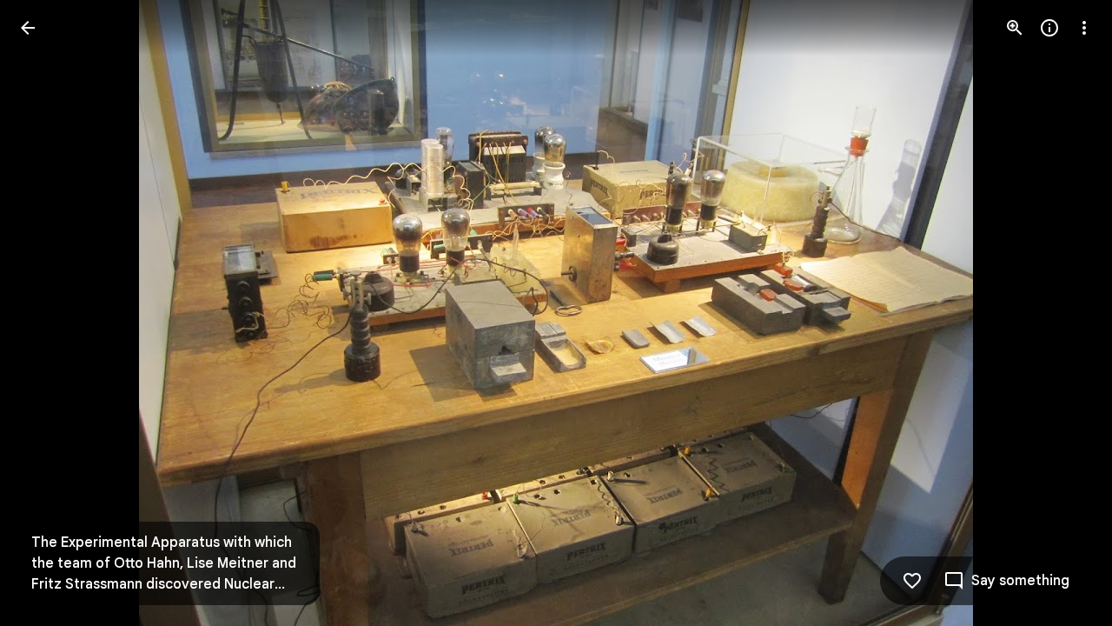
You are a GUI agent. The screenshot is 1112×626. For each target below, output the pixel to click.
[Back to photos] (28, 28)
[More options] (1084, 27)
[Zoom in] (1014, 27)
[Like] (912, 580)
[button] (48, 313)
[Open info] (1049, 27)
